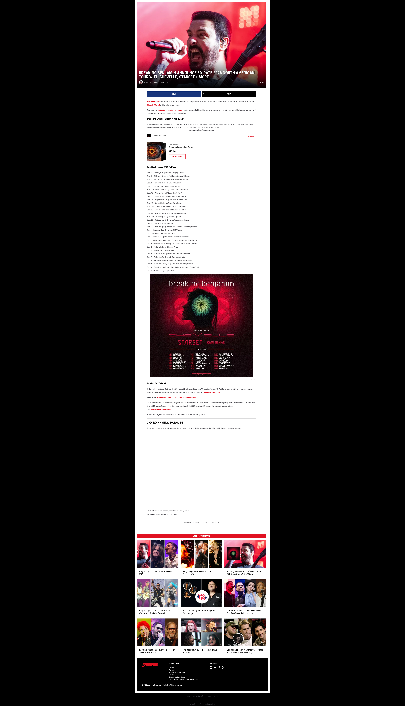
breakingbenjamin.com (211, 392)
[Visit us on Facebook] (220, 667)
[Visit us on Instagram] (211, 667)
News (171, 514)
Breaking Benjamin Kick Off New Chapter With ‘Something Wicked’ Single (244, 572)
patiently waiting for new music (170, 110)
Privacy (171, 675)
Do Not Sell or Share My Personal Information (184, 679)
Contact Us (172, 668)
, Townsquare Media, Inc (161, 685)
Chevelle (150, 105)
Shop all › (252, 137)
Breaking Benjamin (154, 101)
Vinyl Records (174, 144)
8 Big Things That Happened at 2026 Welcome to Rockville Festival (154, 612)
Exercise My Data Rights (177, 677)
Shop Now (177, 157)
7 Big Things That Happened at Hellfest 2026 (156, 572)
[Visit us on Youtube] (216, 667)
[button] (201, 151)
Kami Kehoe (179, 511)
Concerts (159, 514)
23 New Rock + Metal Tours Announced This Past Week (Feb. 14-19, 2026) (244, 612)
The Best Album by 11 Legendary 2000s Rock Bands (176, 397)
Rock (175, 514)
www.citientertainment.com (161, 409)
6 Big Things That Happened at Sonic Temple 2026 (199, 572)
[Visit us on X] (224, 667)
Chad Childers (147, 82)
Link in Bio (165, 514)
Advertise (172, 670)
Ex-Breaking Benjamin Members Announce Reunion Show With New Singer (245, 651)
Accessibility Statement (177, 672)
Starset (157, 105)
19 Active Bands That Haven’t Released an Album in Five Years (157, 651)
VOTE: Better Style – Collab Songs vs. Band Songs (199, 612)
